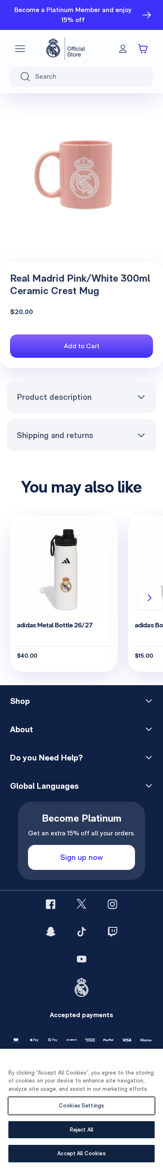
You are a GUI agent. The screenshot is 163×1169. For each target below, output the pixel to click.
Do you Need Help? (46, 758)
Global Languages (44, 786)
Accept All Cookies (81, 1153)
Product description (54, 397)
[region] (81, 1109)
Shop (20, 701)
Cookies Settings (81, 1105)
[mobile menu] (20, 49)
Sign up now (81, 857)
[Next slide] (149, 597)
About (21, 729)
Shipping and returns (55, 435)
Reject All (81, 1130)
